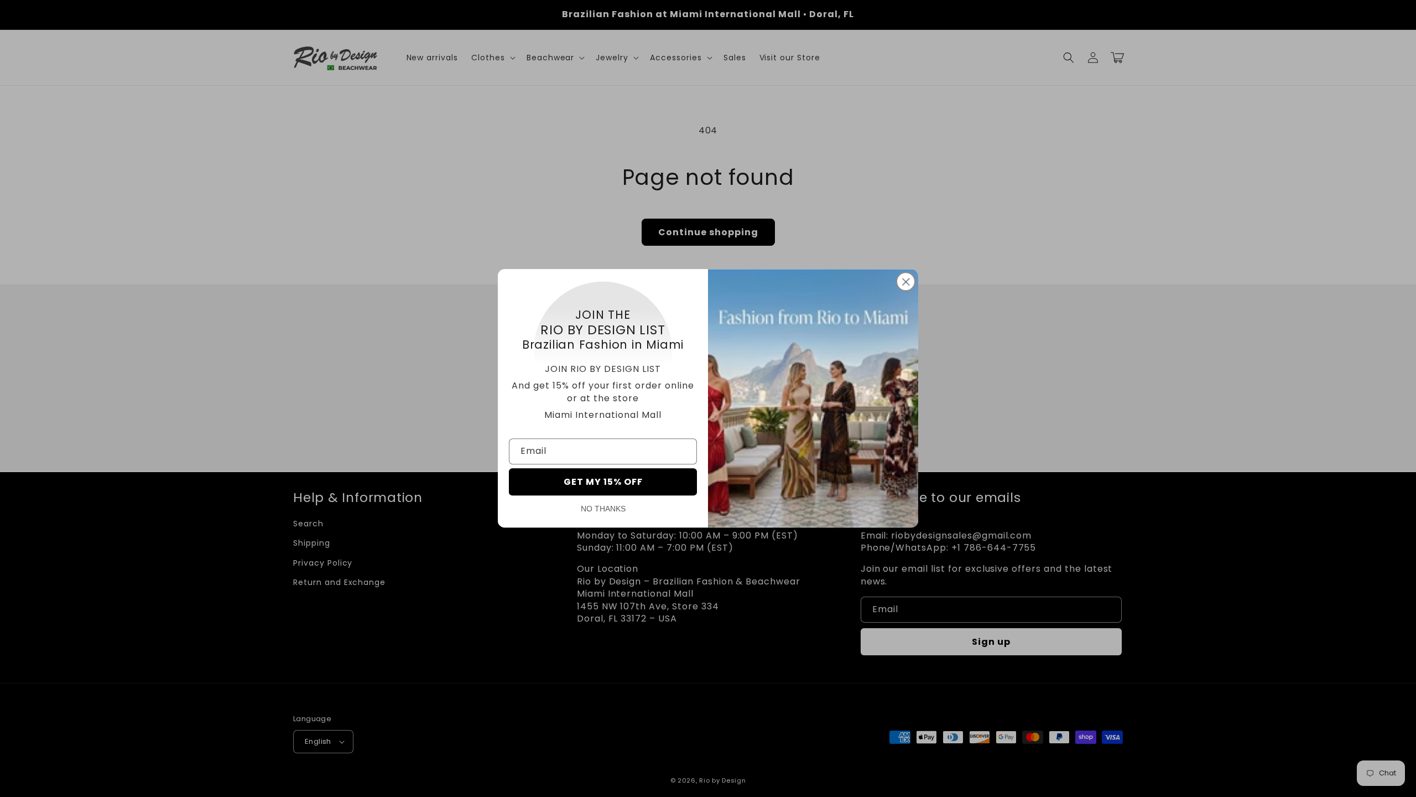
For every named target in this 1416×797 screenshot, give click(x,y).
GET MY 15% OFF (603, 482)
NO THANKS (603, 509)
